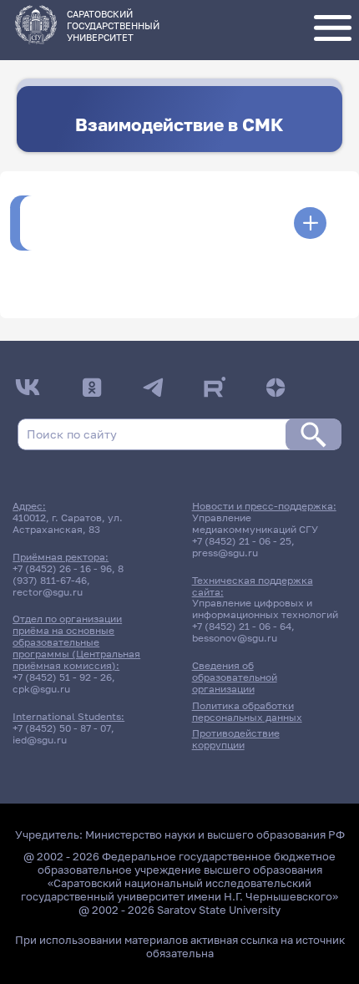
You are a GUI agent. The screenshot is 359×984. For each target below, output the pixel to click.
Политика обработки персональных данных (247, 711)
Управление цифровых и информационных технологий (265, 609)
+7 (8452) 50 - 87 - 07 (62, 728)
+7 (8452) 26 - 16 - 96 (62, 569)
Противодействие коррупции (236, 739)
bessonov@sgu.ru (234, 638)
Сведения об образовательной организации (234, 677)
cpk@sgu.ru (41, 689)
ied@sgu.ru (40, 740)
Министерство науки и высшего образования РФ (215, 834)
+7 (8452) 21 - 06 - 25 (241, 541)
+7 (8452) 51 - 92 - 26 (62, 677)
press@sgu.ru (225, 553)
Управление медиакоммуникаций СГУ (255, 523)
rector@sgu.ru (48, 592)
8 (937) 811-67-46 (68, 574)
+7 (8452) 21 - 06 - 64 (241, 626)
